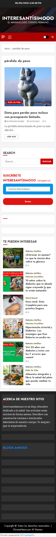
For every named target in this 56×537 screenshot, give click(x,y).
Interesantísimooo (28, 18)
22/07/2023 (35, 121)
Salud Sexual (31, 298)
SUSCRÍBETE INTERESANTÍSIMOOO (27, 178)
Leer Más (11, 136)
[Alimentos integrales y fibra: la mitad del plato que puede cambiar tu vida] (13, 375)
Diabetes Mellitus (33, 251)
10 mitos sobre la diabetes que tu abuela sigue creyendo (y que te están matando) (39, 285)
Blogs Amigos (15, 448)
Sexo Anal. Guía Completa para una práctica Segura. (36, 305)
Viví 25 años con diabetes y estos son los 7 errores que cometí (37, 352)
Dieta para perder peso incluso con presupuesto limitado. (26, 115)
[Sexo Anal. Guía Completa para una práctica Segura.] (13, 305)
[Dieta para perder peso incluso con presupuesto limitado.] (28, 86)
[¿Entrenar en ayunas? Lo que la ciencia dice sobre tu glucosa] (13, 258)
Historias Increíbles (34, 276)
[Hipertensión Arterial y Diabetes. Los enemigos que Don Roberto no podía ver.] (13, 328)
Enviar (28, 201)
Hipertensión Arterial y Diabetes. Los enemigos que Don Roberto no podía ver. (39, 332)
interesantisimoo (15, 121)
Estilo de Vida (14, 102)
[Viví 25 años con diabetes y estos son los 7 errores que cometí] (13, 351)
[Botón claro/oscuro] (46, 37)
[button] (9, 37)
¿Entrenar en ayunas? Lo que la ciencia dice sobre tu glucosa (38, 258)
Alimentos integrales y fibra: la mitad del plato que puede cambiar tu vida (39, 379)
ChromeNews (20, 529)
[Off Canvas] (3, 37)
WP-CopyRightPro (27, 535)
